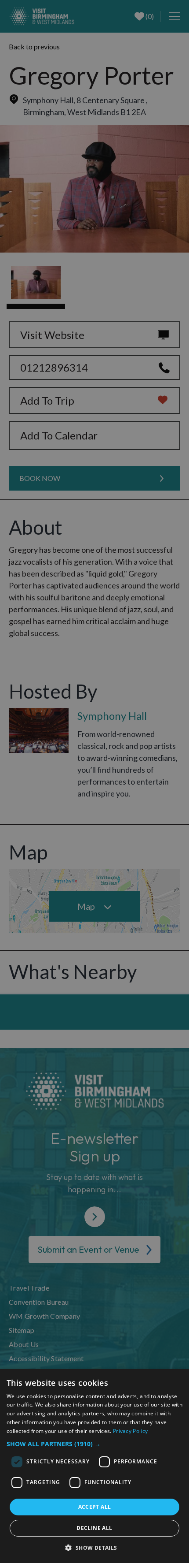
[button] (94, 1443)
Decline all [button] (94, 1528)
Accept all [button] (94, 1507)
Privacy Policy (130, 1431)
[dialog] (94, 1466)
